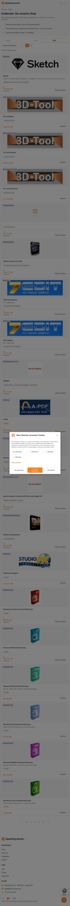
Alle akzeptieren (18, 470)
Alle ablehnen (51, 470)
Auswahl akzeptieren (35, 470)
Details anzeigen (16, 462)
